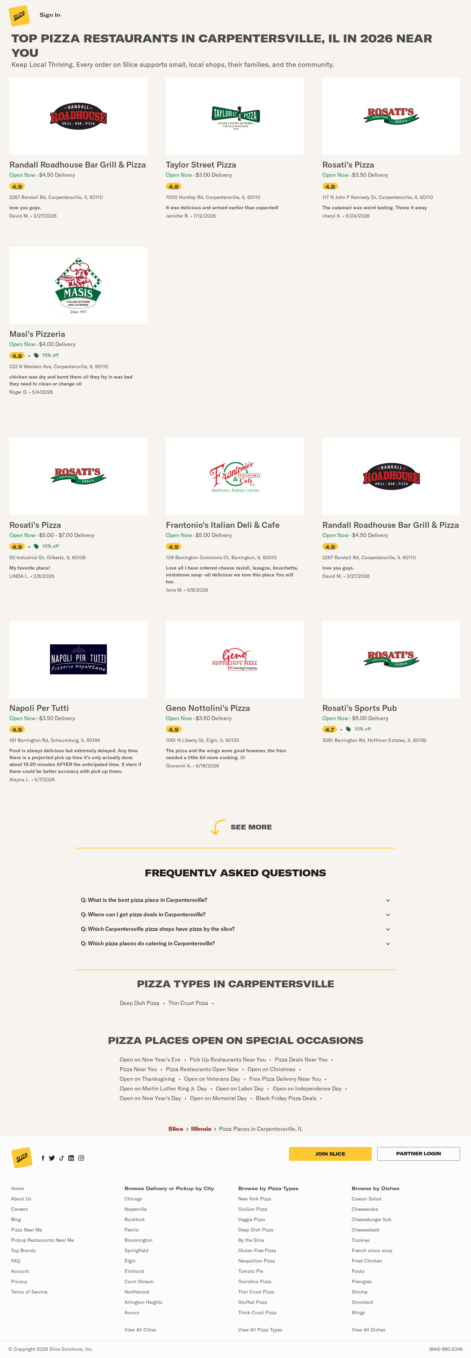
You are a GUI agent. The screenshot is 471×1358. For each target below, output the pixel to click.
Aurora (131, 1312)
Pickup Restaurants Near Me (42, 1240)
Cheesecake (365, 1209)
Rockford (134, 1219)
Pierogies (362, 1281)
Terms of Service (29, 1292)
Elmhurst (134, 1271)
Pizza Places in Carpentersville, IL (261, 1128)
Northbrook (137, 1292)
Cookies (361, 1240)
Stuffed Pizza (252, 1302)
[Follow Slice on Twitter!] (52, 1158)
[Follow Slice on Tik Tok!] (61, 1158)
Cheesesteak (366, 1230)
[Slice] (18, 15)
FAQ (15, 1261)
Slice (175, 1128)
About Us (21, 1199)
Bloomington (138, 1240)
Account (20, 1271)
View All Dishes (368, 1330)
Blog (16, 1219)
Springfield (136, 1250)
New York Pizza (254, 1199)
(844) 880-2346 (446, 1349)
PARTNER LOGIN (418, 1153)
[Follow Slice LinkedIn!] (71, 1158)
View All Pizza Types (260, 1330)
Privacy (19, 1281)
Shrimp (360, 1292)
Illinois (201, 1128)
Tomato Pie (250, 1271)
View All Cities (140, 1330)
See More (251, 827)
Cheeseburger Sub (371, 1219)
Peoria (131, 1230)
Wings (358, 1312)
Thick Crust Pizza (257, 1312)
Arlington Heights (143, 1302)
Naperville (135, 1209)
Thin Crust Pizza (256, 1292)
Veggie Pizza (251, 1219)
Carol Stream (139, 1281)
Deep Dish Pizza (255, 1230)
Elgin (130, 1261)
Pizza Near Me (26, 1230)
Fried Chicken (367, 1261)
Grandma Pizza (254, 1281)
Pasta (358, 1271)
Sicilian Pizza (253, 1209)
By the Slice (251, 1240)
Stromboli (362, 1302)
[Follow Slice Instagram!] (81, 1158)
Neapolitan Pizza (256, 1261)
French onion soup (372, 1250)
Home (17, 1188)
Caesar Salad (366, 1199)
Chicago (133, 1199)
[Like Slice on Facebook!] (42, 1158)
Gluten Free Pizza (257, 1250)
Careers (19, 1209)
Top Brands (23, 1250)
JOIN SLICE (330, 1154)
